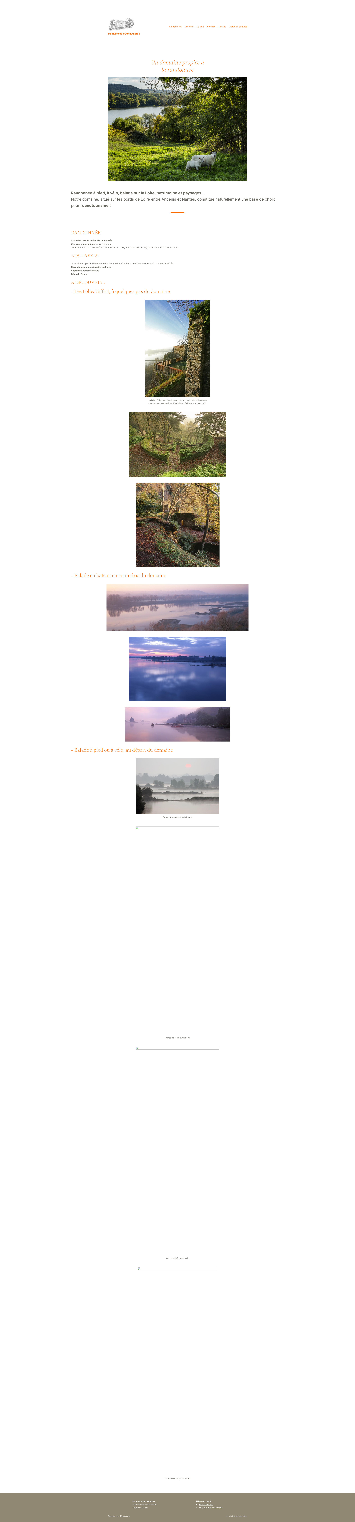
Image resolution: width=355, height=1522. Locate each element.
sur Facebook (216, 1507)
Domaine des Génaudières (124, 33)
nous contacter (206, 1504)
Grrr (245, 1516)
